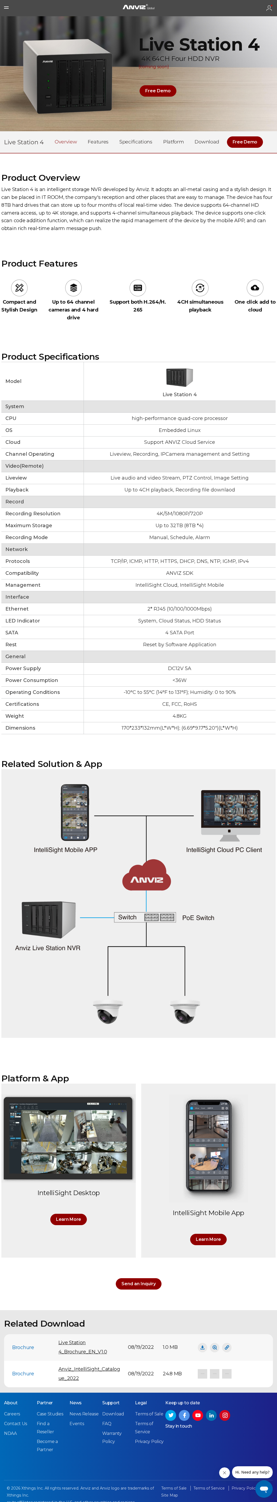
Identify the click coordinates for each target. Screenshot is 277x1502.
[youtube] (197, 1415)
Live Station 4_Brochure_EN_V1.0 (82, 1347)
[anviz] (138, 8)
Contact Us (15, 1423)
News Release (84, 1413)
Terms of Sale (149, 1413)
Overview (66, 142)
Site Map (169, 1495)
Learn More (68, 1219)
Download (206, 142)
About (11, 1402)
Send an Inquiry (138, 1283)
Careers (12, 1413)
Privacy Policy (149, 1441)
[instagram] (224, 1415)
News (76, 1402)
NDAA (10, 1433)
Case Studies (50, 1413)
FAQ (106, 1423)
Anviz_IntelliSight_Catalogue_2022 (89, 1373)
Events (77, 1423)
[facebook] (184, 1415)
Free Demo (158, 90)
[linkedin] (211, 1415)
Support (111, 1402)
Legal (141, 1402)
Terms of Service (209, 1488)
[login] (269, 8)
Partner (45, 1402)
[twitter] (170, 1415)
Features (98, 142)
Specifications (135, 142)
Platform (173, 142)
